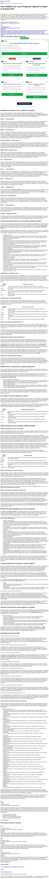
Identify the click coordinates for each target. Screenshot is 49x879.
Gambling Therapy (6, 866)
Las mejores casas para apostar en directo (31, 31)
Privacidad (3, 871)
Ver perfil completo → (5, 820)
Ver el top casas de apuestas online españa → (10, 22)
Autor (2, 2)
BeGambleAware (16, 866)
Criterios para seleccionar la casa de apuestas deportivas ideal (34, 30)
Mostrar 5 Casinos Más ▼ (24, 103)
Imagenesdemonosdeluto (5, 1)
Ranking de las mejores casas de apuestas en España (11, 30)
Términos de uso (8, 871)
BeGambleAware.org (30, 106)
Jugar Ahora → (24, 53)
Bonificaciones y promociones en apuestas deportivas (11, 31)
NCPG (22, 866)
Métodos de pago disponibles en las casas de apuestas (29, 32)
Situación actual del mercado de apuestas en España (28, 33)
